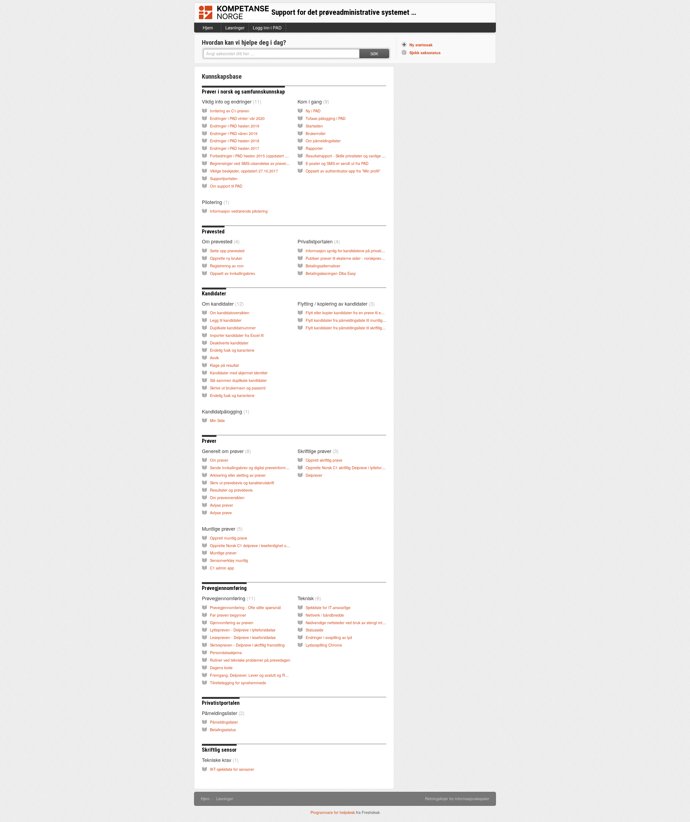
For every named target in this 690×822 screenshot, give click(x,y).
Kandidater (214, 293)
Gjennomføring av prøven (231, 622)
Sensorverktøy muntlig (229, 560)
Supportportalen (223, 178)
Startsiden (314, 126)
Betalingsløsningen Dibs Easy (331, 273)
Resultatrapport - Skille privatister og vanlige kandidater (353, 155)
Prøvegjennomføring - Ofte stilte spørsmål (245, 607)
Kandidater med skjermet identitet (238, 372)
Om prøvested (220, 241)
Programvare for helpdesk (333, 812)
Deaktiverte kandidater (229, 343)
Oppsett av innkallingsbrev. (233, 273)
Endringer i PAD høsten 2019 (234, 126)
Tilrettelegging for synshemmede (238, 682)
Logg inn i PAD (267, 28)
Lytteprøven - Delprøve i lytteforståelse (242, 630)
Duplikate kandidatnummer (233, 327)
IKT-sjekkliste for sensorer (232, 769)
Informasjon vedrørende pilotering (239, 211)
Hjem (208, 28)
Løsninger (234, 28)
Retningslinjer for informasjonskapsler (457, 798)
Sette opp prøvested (227, 250)
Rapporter (314, 148)
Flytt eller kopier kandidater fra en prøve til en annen (350, 312)
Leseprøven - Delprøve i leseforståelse (243, 637)
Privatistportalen (318, 241)
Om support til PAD (226, 186)
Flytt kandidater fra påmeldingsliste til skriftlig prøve (349, 327)
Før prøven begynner (228, 615)
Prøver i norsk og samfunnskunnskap (243, 91)
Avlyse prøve (221, 512)
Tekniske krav (219, 759)
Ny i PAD (313, 110)
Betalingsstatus (223, 729)
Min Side (217, 420)
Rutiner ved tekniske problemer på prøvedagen (250, 660)
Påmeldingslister (222, 712)
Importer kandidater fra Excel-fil (237, 335)
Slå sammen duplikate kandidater (238, 380)
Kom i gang (312, 101)
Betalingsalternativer (323, 265)
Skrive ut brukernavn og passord (237, 388)
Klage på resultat (224, 365)
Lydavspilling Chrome (324, 645)
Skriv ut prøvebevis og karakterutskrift (242, 482)
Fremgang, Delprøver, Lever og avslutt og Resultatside (256, 675)
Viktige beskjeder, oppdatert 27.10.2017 (244, 171)
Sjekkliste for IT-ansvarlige (328, 607)
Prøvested (213, 231)
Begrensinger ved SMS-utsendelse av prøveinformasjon (257, 163)
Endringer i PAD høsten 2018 (234, 140)
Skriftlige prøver (317, 450)
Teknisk (308, 598)
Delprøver (314, 475)
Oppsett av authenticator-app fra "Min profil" (343, 171)
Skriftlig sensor (219, 750)
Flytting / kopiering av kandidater (335, 303)
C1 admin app (222, 568)
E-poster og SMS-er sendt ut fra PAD (337, 163)
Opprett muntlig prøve (228, 538)
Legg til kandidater (226, 320)
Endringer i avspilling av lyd (329, 637)
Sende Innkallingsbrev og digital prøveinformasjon (252, 467)
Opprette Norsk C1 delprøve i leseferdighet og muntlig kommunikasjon (270, 545)
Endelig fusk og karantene (232, 350)
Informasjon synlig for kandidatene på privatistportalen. (352, 250)
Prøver (209, 441)
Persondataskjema (226, 652)
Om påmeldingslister (323, 140)
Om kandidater (222, 303)
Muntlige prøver (221, 528)
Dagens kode (221, 667)
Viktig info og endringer (231, 101)
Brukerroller (316, 133)
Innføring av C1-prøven (229, 110)
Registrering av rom (227, 265)
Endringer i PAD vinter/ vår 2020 (237, 118)
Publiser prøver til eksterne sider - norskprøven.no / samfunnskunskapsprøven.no (375, 258)
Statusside (314, 630)
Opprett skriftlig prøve (324, 460)
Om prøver (219, 460)
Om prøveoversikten (227, 497)
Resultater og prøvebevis (231, 490)
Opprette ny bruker (226, 258)
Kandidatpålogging (225, 411)
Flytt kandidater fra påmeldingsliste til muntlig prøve (349, 320)
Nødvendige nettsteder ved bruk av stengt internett (349, 622)
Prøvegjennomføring (224, 588)
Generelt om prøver (225, 450)
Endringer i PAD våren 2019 (233, 133)
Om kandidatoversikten (229, 312)
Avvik (214, 357)
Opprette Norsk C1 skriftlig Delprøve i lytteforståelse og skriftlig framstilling (369, 467)
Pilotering (215, 201)
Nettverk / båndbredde (325, 615)
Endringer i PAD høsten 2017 (234, 148)
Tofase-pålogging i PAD (326, 118)
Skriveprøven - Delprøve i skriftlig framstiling (247, 645)
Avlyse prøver (221, 505)
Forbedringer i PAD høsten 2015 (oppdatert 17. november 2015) (265, 155)
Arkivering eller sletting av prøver (238, 475)
